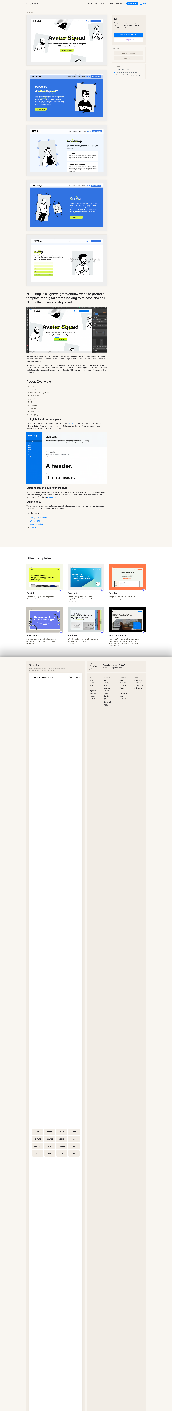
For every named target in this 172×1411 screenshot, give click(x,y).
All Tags (106, 705)
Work (96, 4)
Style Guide (72, 423)
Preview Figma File (128, 58)
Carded (106, 691)
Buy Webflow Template (128, 35)
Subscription (108, 702)
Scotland (92, 696)
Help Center (51, 497)
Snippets (123, 683)
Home (92, 680)
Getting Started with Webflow (41, 518)
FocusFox (107, 693)
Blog (121, 680)
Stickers (106, 699)
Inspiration (123, 693)
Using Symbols (35, 527)
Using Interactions (36, 524)
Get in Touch (132, 4)
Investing (107, 688)
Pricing (102, 4)
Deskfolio (107, 696)
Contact (92, 698)
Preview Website (128, 53)
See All (106, 680)
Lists (121, 696)
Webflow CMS (35, 521)
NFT (36, 12)
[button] (110, 3)
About (90, 4)
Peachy (106, 683)
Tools (121, 691)
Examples (123, 698)
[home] (32, 4)
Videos (122, 688)
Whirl (106, 685)
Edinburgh (93, 693)
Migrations (93, 691)
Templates (29, 12)
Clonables (123, 685)
